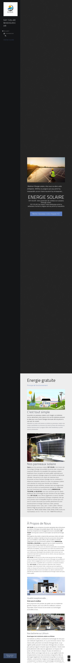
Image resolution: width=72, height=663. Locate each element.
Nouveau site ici (10, 656)
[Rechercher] (4, 36)
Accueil (6, 31)
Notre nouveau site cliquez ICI (46, 213)
